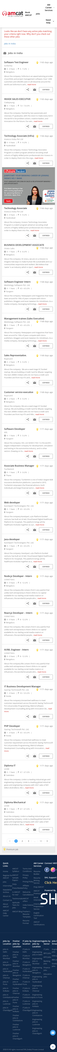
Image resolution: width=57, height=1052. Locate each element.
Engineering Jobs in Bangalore (37, 970)
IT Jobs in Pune (26, 983)
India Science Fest (28, 906)
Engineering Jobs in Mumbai (37, 961)
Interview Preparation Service (38, 906)
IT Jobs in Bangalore (27, 963)
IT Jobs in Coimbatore (27, 996)
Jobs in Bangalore (7, 963)
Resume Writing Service (37, 880)
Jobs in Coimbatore (8, 996)
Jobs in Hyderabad (7, 970)
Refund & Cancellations (28, 893)
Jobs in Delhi (5, 950)
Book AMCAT (28, 13)
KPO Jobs (47, 957)
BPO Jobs (47, 953)
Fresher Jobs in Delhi (16, 954)
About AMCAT (6, 905)
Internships (7, 885)
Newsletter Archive (7, 891)
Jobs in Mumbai (6, 957)
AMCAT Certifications (39, 923)
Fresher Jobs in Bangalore (17, 972)
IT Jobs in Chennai (26, 976)
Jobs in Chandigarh (7, 1008)
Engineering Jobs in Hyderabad (37, 979)
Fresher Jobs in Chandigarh (17, 1036)
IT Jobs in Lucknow (26, 1002)
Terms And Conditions (27, 869)
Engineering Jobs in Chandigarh (37, 1031)
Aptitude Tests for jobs (16, 905)
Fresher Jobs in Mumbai (16, 963)
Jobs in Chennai (6, 976)
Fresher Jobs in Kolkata (16, 1009)
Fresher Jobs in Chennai (16, 991)
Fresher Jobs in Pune (16, 1000)
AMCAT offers (26, 899)
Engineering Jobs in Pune (37, 996)
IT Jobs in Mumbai (26, 957)
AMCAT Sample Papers (15, 877)
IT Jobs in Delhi (26, 950)
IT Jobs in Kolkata (26, 989)
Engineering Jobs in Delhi (37, 953)
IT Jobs (46, 949)
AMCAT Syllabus (15, 869)
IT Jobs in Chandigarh (27, 1008)
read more (31, 84)
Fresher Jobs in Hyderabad (17, 981)
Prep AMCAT (39, 887)
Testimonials (17, 898)
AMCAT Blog (17, 911)
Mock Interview (37, 898)
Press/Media (17, 888)
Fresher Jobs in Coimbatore (18, 1018)
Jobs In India (10, 43)
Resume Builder (37, 872)
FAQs (14, 884)
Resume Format (26, 921)
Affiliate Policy (26, 886)
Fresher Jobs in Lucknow (16, 1027)
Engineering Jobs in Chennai (37, 988)
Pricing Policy (28, 881)
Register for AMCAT (7, 876)
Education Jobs (48, 975)
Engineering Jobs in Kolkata (37, 1003)
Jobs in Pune (5, 983)
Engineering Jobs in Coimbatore (37, 1013)
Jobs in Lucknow (6, 1002)
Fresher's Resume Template (26, 914)
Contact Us (7, 900)
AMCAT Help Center (6, 913)
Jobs (38, 13)
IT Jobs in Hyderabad (27, 970)
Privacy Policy (26, 876)
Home (5, 871)
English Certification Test (39, 915)
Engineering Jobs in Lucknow (37, 1022)
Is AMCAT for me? (16, 893)
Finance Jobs (47, 968)
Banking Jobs (47, 962)
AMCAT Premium (37, 892)
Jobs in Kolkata (6, 989)
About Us (7, 896)
